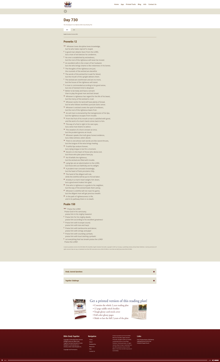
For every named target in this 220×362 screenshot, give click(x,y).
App (122, 4)
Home (116, 4)
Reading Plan (92, 344)
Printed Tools (131, 4)
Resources (92, 346)
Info (144, 4)
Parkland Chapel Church (143, 343)
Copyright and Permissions (70, 349)
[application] (110, 360)
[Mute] (213, 360)
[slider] (216, 360)
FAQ (90, 349)
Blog (139, 4)
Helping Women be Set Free (144, 341)
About (90, 342)
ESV (67, 30)
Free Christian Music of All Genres (145, 339)
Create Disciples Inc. (76, 346)
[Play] (2, 360)
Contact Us (152, 4)
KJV (74, 30)
